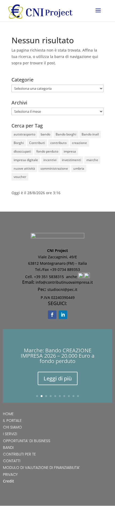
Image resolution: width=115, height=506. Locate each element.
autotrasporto (24, 134)
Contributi (37, 143)
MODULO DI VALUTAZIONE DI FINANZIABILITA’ (41, 467)
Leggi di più (58, 377)
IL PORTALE (12, 420)
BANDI (8, 447)
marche (92, 160)
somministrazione (54, 168)
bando (45, 134)
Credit (8, 481)
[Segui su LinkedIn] (63, 314)
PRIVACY (10, 474)
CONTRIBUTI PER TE (19, 454)
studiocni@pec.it (62, 289)
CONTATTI (11, 461)
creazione (79, 143)
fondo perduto (47, 151)
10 (78, 396)
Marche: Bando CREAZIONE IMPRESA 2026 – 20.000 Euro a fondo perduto (57, 355)
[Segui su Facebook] (52, 314)
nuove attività (24, 168)
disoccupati (22, 151)
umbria (78, 168)
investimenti (71, 160)
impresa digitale (26, 160)
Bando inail (90, 134)
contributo (58, 143)
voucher (20, 176)
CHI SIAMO (12, 427)
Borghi (19, 143)
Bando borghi (66, 134)
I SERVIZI (10, 434)
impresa (70, 151)
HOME (8, 414)
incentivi (49, 160)
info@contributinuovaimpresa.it (64, 282)
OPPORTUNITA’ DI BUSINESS (26, 440)
